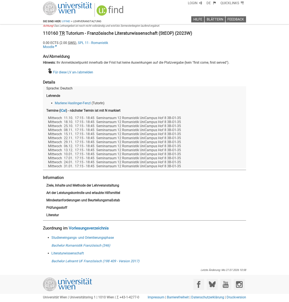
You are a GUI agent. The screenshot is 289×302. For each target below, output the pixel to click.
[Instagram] (239, 284)
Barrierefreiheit (178, 297)
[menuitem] (211, 3)
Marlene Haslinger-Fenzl (73, 103)
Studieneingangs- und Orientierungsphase (82, 238)
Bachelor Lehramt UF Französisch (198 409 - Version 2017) (95, 261)
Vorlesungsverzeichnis (89, 228)
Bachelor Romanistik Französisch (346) (80, 245)
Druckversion (236, 297)
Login (192, 3)
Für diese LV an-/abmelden (73, 72)
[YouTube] (225, 284)
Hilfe (197, 19)
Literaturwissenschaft (67, 253)
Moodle (48, 47)
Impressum (156, 297)
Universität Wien (57, 4)
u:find (66, 21)
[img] (111, 12)
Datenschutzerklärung (207, 297)
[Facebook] (198, 284)
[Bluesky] (212, 284)
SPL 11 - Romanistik (93, 43)
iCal (63, 110)
